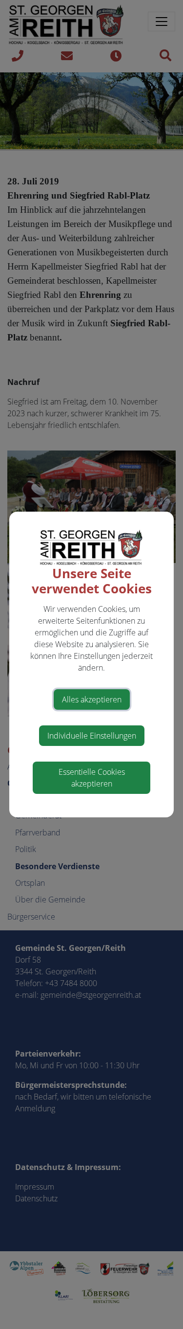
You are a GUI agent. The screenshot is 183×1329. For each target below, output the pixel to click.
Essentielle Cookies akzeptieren (92, 777)
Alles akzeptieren (92, 699)
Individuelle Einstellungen (91, 735)
